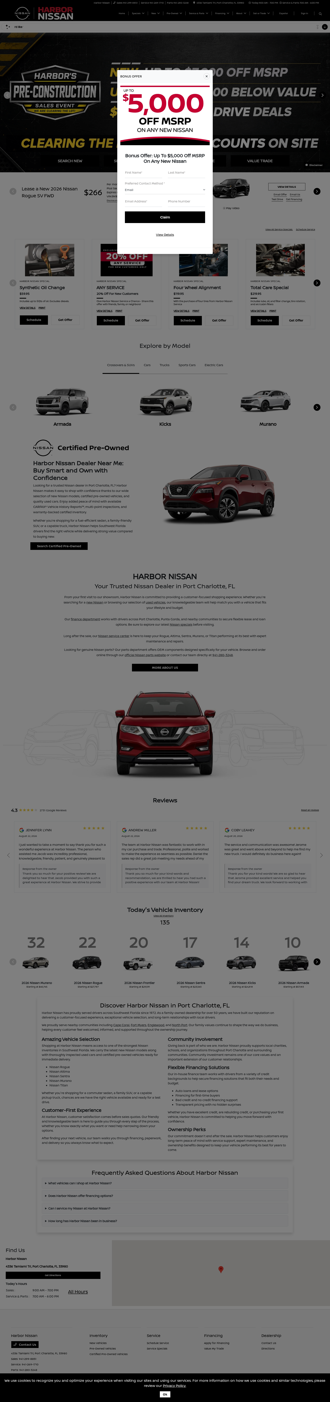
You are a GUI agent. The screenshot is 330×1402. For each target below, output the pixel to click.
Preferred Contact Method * (145, 183)
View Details (165, 235)
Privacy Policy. (174, 1385)
